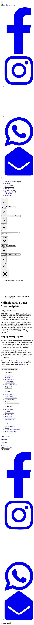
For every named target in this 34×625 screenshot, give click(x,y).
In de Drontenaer (10, 394)
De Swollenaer (9, 376)
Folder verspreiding (10, 431)
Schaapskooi (8, 386)
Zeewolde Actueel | (10, 190)
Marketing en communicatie (13, 429)
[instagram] (19, 86)
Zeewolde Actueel (10, 383)
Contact (7, 428)
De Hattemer (8, 388)
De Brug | (7, 183)
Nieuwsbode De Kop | (11, 192)
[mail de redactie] (19, 175)
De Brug (7, 377)
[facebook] (19, 53)
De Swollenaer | (9, 185)
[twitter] (19, 116)
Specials (7, 401)
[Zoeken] (19, 233)
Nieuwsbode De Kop (11, 384)
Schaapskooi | (9, 193)
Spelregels (4, 439)
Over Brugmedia (10, 426)
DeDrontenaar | (9, 188)
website (21, 364)
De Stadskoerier (9, 379)
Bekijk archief (5, 449)
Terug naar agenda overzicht (9, 369)
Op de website (9, 396)
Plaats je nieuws (5, 436)
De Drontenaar (9, 381)
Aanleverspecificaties (11, 398)
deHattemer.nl (9, 195)
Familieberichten (9, 399)
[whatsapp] (19, 146)
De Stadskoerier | (10, 187)
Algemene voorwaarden (12, 403)
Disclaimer (4, 442)
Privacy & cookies (10, 433)
